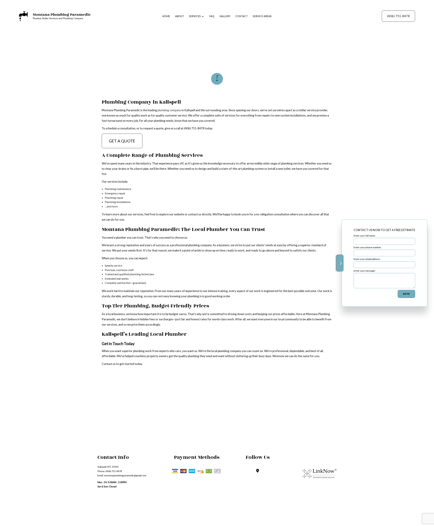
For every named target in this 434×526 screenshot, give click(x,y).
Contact (241, 16)
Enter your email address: (365, 259)
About (179, 16)
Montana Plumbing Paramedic (62, 14)
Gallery (224, 16)
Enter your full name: (363, 235)
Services (195, 16)
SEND (404, 294)
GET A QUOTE (122, 140)
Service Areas (262, 16)
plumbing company (169, 110)
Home (166, 16)
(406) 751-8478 (398, 16)
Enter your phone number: (366, 247)
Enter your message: (363, 270)
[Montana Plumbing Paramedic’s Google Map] (257, 471)
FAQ (211, 16)
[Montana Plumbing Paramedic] (23, 15)
